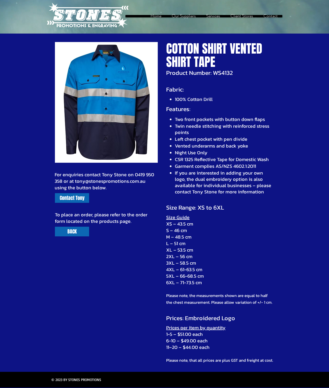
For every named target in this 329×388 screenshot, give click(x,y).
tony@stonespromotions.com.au (110, 181)
